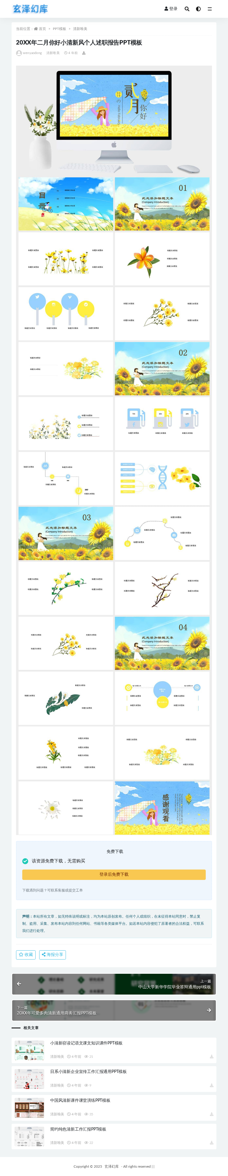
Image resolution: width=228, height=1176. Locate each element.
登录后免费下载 (114, 874)
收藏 (28, 955)
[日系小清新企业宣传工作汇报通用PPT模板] (29, 1079)
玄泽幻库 (111, 1166)
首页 (42, 29)
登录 (173, 9)
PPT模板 (59, 29)
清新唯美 (80, 29)
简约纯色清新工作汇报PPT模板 (78, 1129)
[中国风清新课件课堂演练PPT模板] (29, 1108)
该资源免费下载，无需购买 (58, 861)
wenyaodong (32, 53)
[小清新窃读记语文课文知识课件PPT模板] (29, 1050)
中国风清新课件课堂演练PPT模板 (80, 1100)
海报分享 (54, 955)
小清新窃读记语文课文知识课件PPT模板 (86, 1043)
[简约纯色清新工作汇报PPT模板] (29, 1137)
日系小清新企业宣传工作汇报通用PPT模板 (88, 1072)
